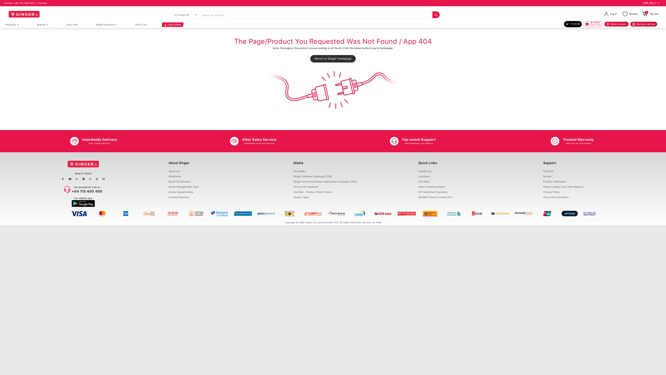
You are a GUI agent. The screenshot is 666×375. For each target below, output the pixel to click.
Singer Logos (301, 197)
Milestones (175, 176)
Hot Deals (424, 181)
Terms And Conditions (556, 197)
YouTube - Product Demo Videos (312, 192)
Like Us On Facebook (305, 186)
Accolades (299, 171)
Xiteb (379, 222)
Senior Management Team (184, 186)
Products (10, 24)
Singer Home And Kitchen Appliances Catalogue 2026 (325, 181)
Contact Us (424, 171)
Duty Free (72, 24)
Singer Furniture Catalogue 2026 (312, 176)
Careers (42, 3)
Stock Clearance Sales (431, 186)
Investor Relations (179, 197)
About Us (174, 171)
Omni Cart (141, 24)
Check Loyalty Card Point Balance (563, 186)
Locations (424, 176)
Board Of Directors (179, 181)
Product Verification (554, 181)
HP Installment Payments (433, 192)
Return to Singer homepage (333, 58)
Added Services (105, 24)
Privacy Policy (551, 192)
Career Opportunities (181, 192)
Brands (41, 24)
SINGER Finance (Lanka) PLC (435, 197)
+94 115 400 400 (24, 3)
